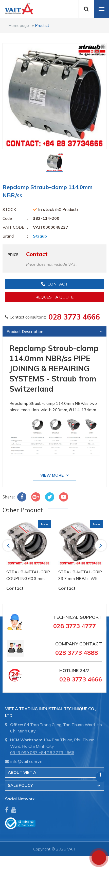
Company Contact (78, 644)
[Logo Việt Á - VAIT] (16, 8)
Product (42, 25)
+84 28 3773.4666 (56, 752)
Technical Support (77, 617)
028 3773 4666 (74, 316)
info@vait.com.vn (26, 761)
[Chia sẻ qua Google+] (35, 497)
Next (101, 545)
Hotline (69, 670)
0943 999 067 (24, 752)
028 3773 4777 (74, 626)
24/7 (84, 670)
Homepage (18, 25)
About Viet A (22, 772)
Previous (9, 545)
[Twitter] (49, 497)
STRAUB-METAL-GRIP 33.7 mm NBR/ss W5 (80, 575)
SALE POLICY (20, 785)
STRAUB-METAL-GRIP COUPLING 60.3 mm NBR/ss (28, 575)
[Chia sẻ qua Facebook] (21, 497)
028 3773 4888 (76, 652)
